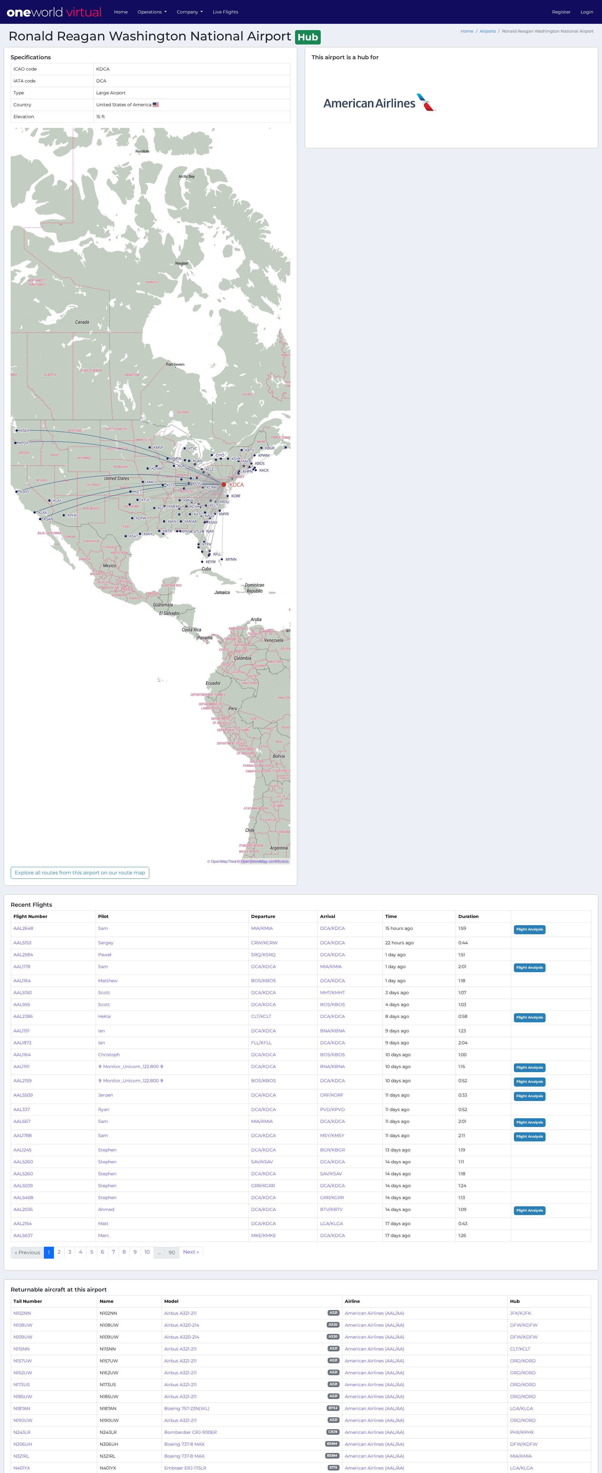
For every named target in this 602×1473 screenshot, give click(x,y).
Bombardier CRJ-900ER (190, 1432)
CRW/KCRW (264, 943)
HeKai (104, 1016)
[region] (150, 496)
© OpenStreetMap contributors (263, 861)
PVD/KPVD (332, 1109)
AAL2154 (22, 1223)
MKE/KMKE (263, 1235)
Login (587, 12)
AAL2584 (23, 954)
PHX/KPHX (522, 1432)
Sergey (106, 943)
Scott (104, 992)
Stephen (107, 1150)
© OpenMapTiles (221, 861)
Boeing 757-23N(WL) (186, 1408)
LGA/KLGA (331, 1223)
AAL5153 (22, 943)
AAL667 (21, 1121)
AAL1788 (22, 1135)
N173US (21, 1384)
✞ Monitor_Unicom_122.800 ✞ (131, 1066)
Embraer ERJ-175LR (185, 1468)
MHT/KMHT (332, 992)
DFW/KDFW (524, 1325)
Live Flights (225, 12)
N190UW (23, 1420)
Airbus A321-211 (180, 1313)
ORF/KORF (332, 1095)
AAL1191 (21, 1031)
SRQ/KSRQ (263, 954)
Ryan (103, 1109)
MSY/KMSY (332, 1135)
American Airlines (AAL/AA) (374, 1313)
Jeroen (105, 1095)
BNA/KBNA (332, 1031)
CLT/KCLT (261, 1016)
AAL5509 (23, 1095)
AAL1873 (22, 1043)
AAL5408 (23, 1197)
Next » (191, 1252)
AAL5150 (22, 992)
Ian (101, 1031)
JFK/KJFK (520, 1313)
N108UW (23, 1325)
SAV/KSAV (262, 1162)
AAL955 (21, 1004)
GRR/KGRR (263, 1185)
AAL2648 (23, 928)
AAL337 (21, 1109)
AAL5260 (23, 1162)
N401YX (21, 1468)
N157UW (22, 1361)
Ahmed (106, 1209)
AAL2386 (23, 1016)
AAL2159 (22, 1080)
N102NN (22, 1313)
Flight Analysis (529, 929)
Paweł (104, 954)
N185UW (22, 1396)
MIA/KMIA (262, 928)
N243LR (21, 1432)
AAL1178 (21, 966)
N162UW (22, 1373)
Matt (103, 1223)
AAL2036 (23, 1209)
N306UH (22, 1444)
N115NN (21, 1349)
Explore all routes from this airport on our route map (80, 873)
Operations (150, 12)
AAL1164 (22, 980)
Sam (103, 928)
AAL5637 (23, 1235)
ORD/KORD (523, 1361)
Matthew (108, 980)
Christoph (109, 1054)
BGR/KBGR (332, 1150)
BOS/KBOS (263, 980)
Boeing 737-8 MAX (184, 1444)
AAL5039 (23, 1185)
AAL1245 (22, 1150)
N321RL (21, 1456)
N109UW (23, 1337)
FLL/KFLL (261, 1043)
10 (147, 1252)
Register (561, 12)
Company (188, 12)
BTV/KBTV (331, 1209)
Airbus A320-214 (181, 1325)
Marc (103, 1235)
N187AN (21, 1408)
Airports (488, 31)
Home (121, 12)
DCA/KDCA (332, 928)
